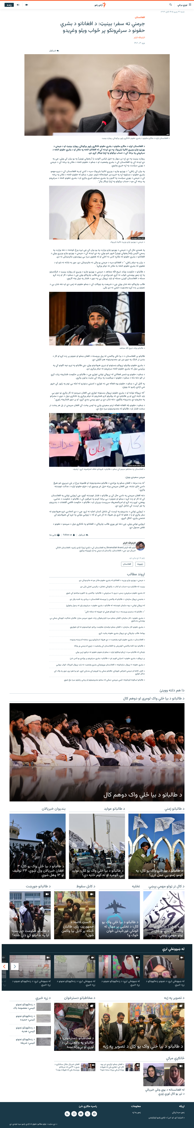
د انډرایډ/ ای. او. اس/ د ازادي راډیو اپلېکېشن (166, 1117)
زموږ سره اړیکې (178, 1112)
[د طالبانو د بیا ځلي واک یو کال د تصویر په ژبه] (141, 1027)
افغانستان (140, 17)
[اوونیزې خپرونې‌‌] (18, 5)
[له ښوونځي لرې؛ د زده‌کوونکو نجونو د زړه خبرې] (119, 966)
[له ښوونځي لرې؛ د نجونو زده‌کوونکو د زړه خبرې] (163, 966)
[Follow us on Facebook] (94, 1114)
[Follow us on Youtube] (81, 1114)
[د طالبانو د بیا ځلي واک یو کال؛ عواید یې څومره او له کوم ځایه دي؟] (97, 846)
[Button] (54, 50)
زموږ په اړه (136, 1112)
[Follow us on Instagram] (74, 1114)
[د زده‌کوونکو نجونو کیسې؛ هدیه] (43, 1030)
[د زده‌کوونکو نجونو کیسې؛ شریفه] (43, 1042)
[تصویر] (26, 5)
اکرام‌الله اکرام (139, 37)
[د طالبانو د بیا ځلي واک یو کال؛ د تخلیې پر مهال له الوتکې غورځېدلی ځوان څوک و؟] (119, 915)
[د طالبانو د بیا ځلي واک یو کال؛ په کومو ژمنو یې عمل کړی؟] (156, 846)
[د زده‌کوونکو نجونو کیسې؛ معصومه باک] (43, 1007)
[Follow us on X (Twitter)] (87, 1114)
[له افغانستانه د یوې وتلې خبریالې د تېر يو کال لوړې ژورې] (163, 1074)
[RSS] (67, 1114)
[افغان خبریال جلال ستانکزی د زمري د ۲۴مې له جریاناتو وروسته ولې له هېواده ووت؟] (88, 1067)
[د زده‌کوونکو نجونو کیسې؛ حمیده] (43, 1018)
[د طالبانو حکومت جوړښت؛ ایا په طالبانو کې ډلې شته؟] (30, 915)
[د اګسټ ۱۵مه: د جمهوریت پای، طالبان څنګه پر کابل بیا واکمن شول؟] (74, 915)
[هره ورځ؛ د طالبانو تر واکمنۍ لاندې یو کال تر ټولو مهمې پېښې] (163, 915)
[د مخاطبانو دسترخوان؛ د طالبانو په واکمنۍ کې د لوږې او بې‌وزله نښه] (74, 1027)
